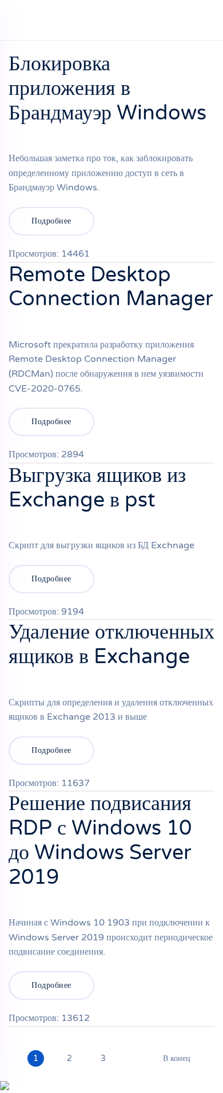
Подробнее (51, 221)
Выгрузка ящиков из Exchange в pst (97, 487)
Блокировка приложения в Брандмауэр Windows (107, 88)
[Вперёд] (134, 1053)
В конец (176, 1058)
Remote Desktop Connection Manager (111, 287)
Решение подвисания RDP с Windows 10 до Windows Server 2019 (100, 840)
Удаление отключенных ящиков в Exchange (111, 644)
